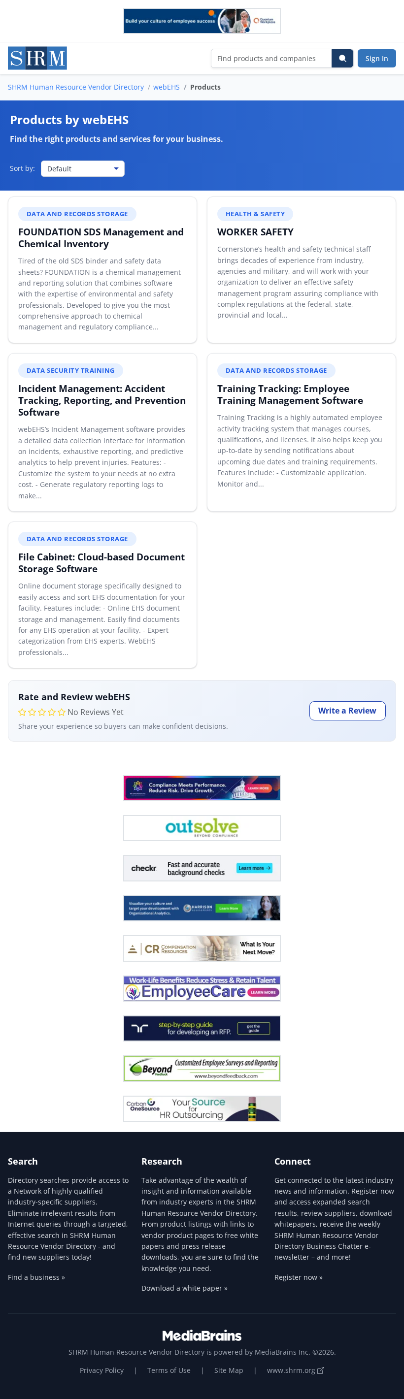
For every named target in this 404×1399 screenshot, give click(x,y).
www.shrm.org (292, 1370)
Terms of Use (169, 1370)
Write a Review (347, 710)
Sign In (377, 58)
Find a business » (36, 1277)
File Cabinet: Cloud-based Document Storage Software (101, 562)
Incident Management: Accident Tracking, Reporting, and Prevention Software (102, 400)
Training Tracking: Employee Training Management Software (290, 394)
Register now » (298, 1277)
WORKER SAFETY (255, 231)
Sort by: (22, 168)
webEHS (166, 87)
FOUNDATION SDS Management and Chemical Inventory (101, 237)
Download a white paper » (184, 1288)
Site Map (228, 1370)
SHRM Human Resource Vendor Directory (76, 87)
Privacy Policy (102, 1370)
